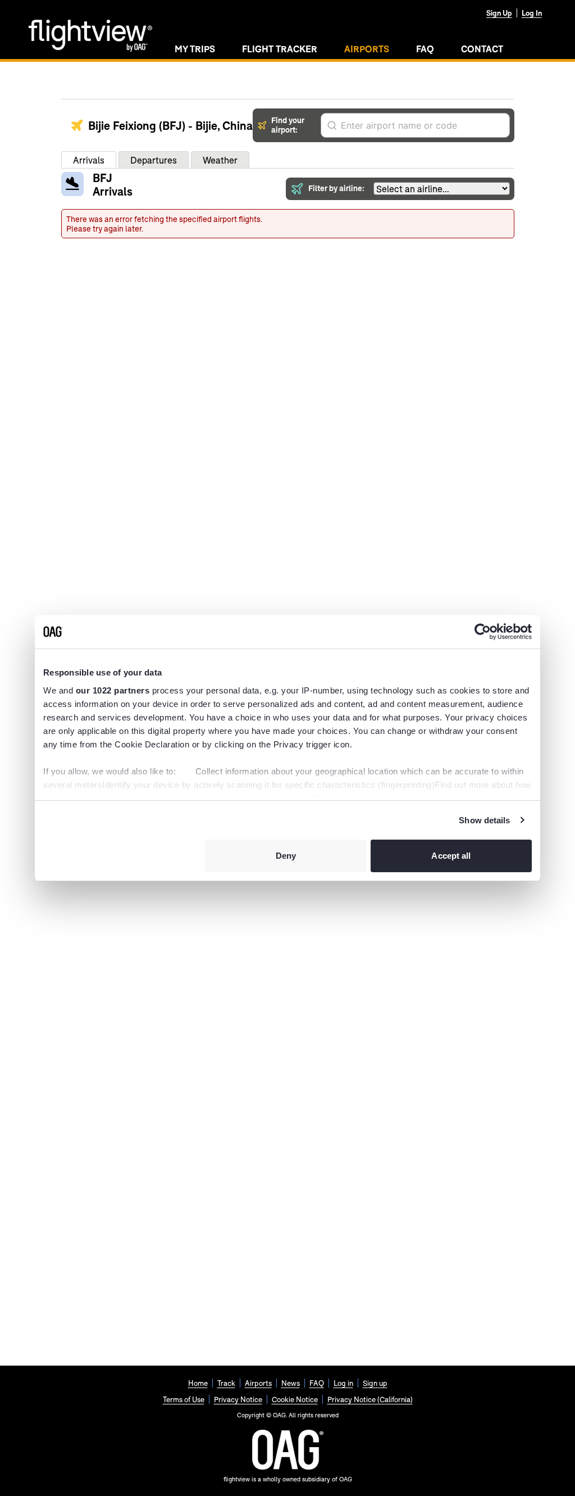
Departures (153, 160)
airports (366, 48)
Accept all (451, 855)
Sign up (375, 1383)
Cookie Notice (295, 1399)
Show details (484, 820)
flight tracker (279, 48)
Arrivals (88, 160)
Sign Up (499, 12)
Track (226, 1383)
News (290, 1383)
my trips (195, 48)
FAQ (425, 48)
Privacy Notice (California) (370, 1399)
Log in (343, 1383)
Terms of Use (183, 1399)
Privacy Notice (238, 1399)
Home (198, 1383)
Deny (286, 855)
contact (482, 48)
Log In (532, 12)
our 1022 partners (113, 690)
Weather (220, 160)
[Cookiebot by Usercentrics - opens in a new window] (482, 631)
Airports (258, 1383)
